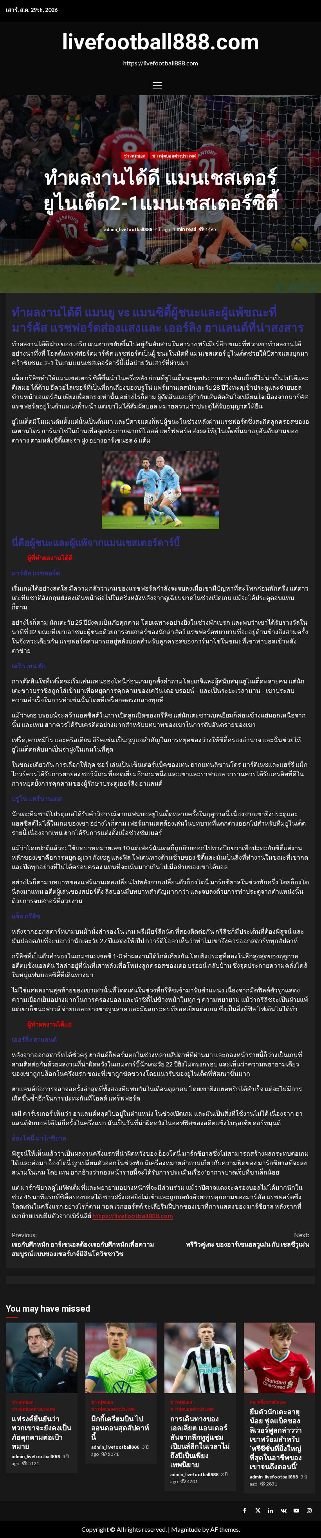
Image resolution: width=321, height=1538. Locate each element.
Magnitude (186, 1529)
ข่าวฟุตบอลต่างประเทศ (174, 155)
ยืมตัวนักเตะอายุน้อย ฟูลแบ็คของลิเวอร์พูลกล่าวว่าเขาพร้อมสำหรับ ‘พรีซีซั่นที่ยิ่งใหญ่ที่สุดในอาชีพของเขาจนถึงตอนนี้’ (280, 1358)
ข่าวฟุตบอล (135, 155)
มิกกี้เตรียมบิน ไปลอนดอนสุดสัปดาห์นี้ (121, 1358)
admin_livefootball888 (128, 229)
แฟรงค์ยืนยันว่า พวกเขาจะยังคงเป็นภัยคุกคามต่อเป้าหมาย (42, 1358)
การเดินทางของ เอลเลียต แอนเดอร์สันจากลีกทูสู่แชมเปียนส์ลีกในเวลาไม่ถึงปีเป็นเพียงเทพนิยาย (200, 1358)
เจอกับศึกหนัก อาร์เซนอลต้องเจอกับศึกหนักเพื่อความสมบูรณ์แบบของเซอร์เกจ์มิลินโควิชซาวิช (83, 1244)
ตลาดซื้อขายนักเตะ (268, 1402)
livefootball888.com (160, 42)
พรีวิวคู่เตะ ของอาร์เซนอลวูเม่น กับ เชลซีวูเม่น (247, 1239)
